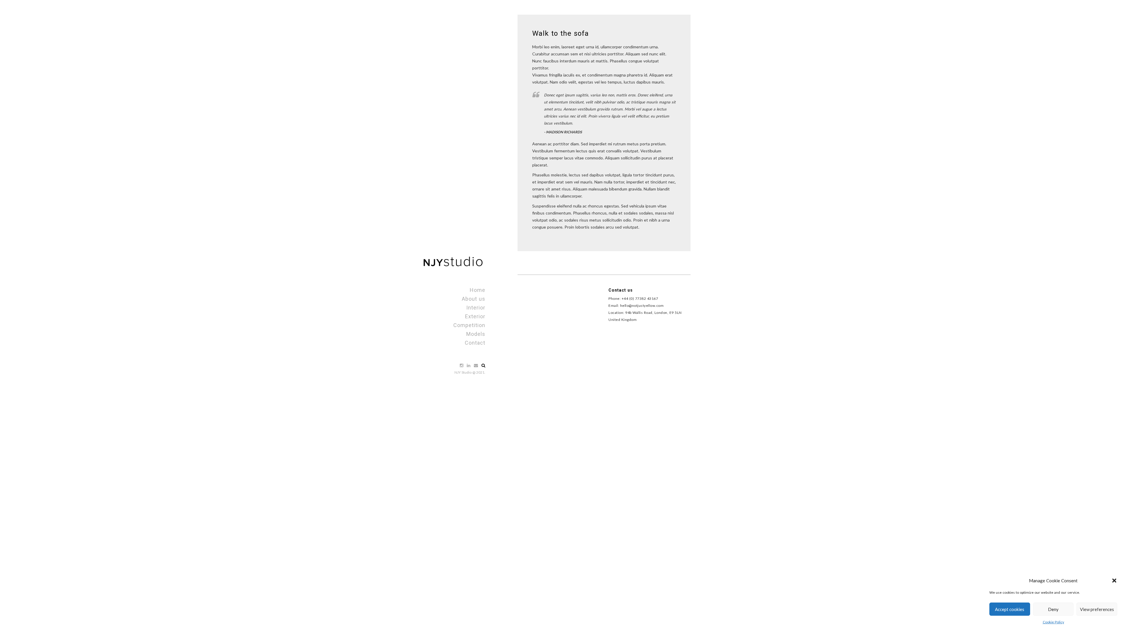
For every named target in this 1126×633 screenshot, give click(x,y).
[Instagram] (462, 365)
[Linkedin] (469, 365)
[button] (1114, 580)
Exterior (475, 316)
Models (475, 334)
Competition (469, 325)
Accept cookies (1009, 609)
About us (473, 299)
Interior (475, 307)
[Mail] (476, 365)
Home (477, 290)
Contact (475, 343)
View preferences (1097, 609)
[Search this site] (483, 365)
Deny (1053, 609)
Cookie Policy (1053, 622)
